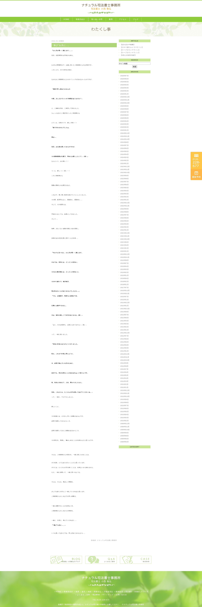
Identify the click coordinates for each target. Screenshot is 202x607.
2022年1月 (124, 230)
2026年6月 (124, 79)
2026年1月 (124, 94)
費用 (77, 592)
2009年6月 (124, 439)
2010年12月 (125, 390)
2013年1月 (124, 330)
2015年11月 (125, 293)
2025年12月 (125, 97)
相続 (90, 592)
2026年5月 (124, 82)
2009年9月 (124, 433)
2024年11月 (125, 136)
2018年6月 (124, 278)
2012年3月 (124, 348)
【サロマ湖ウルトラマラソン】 (131, 47)
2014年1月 (124, 305)
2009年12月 (125, 423)
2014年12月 (125, 302)
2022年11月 (125, 206)
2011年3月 (124, 381)
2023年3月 (124, 194)
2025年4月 (124, 121)
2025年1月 (124, 130)
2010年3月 (124, 417)
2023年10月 (125, 172)
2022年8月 (124, 212)
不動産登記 (108, 592)
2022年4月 (124, 224)
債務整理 (119, 592)
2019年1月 (124, 275)
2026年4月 (124, 85)
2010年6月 (124, 408)
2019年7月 (124, 263)
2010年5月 (124, 411)
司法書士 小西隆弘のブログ (136, 592)
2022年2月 (124, 227)
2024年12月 (125, 133)
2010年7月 (124, 405)
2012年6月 (124, 339)
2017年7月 (124, 287)
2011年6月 (124, 372)
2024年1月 (124, 163)
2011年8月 (124, 366)
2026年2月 (124, 91)
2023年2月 (124, 197)
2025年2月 (124, 127)
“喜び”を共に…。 (61, 45)
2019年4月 (124, 266)
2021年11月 (125, 236)
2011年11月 (124, 357)
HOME (58, 592)
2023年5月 (124, 187)
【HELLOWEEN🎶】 (128, 55)
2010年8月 (124, 402)
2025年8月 (124, 109)
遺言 (83, 592)
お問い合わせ (121, 595)
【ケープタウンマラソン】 (130, 50)
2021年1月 (124, 248)
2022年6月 (124, 218)
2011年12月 (125, 354)
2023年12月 (125, 166)
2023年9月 (124, 175)
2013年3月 (124, 324)
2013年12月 (125, 308)
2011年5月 (124, 375)
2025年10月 (125, 103)
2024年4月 (124, 154)
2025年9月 (124, 106)
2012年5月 (124, 342)
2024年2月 (124, 160)
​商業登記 (97, 592)
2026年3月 (124, 88)
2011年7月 (124, 369)
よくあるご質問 (83, 595)
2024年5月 (124, 151)
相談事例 (96, 595)
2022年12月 (125, 203)
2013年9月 (124, 312)
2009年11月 (125, 426)
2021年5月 (124, 242)
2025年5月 (124, 118)
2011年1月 (124, 387)
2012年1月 (124, 351)
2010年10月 (125, 396)
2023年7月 (124, 181)
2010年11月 (125, 393)
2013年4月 (124, 321)
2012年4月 (124, 345)
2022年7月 (124, 215)
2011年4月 (124, 378)
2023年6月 (124, 184)
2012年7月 (124, 336)
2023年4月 (124, 191)
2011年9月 (124, 363)
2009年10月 (125, 430)
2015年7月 (124, 296)
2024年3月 (124, 157)
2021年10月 (125, 239)
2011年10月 (125, 360)
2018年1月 (124, 284)
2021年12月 (125, 233)
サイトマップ (107, 595)
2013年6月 (124, 318)
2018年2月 (124, 281)
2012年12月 (125, 333)
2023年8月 (124, 178)
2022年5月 (124, 221)
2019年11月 (125, 257)
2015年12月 (125, 290)
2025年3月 (124, 124)
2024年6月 (124, 148)
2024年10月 (125, 139)
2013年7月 (124, 315)
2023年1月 (124, 200)
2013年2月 (124, 327)
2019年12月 (125, 254)
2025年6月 (124, 115)
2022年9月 (124, 209)
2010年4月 (124, 414)
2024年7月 (124, 145)
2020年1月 (124, 251)
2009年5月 (124, 442)
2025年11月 (125, 100)
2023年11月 (125, 169)
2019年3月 (124, 269)
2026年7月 (124, 76)
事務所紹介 (68, 592)
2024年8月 (124, 142)
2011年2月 (124, 384)
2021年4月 (124, 245)
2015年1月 (124, 299)
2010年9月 (124, 399)
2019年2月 (124, 272)
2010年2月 (124, 420)
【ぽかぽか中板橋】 (127, 44)
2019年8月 (124, 260)
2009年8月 (124, 436)
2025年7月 (124, 112)
